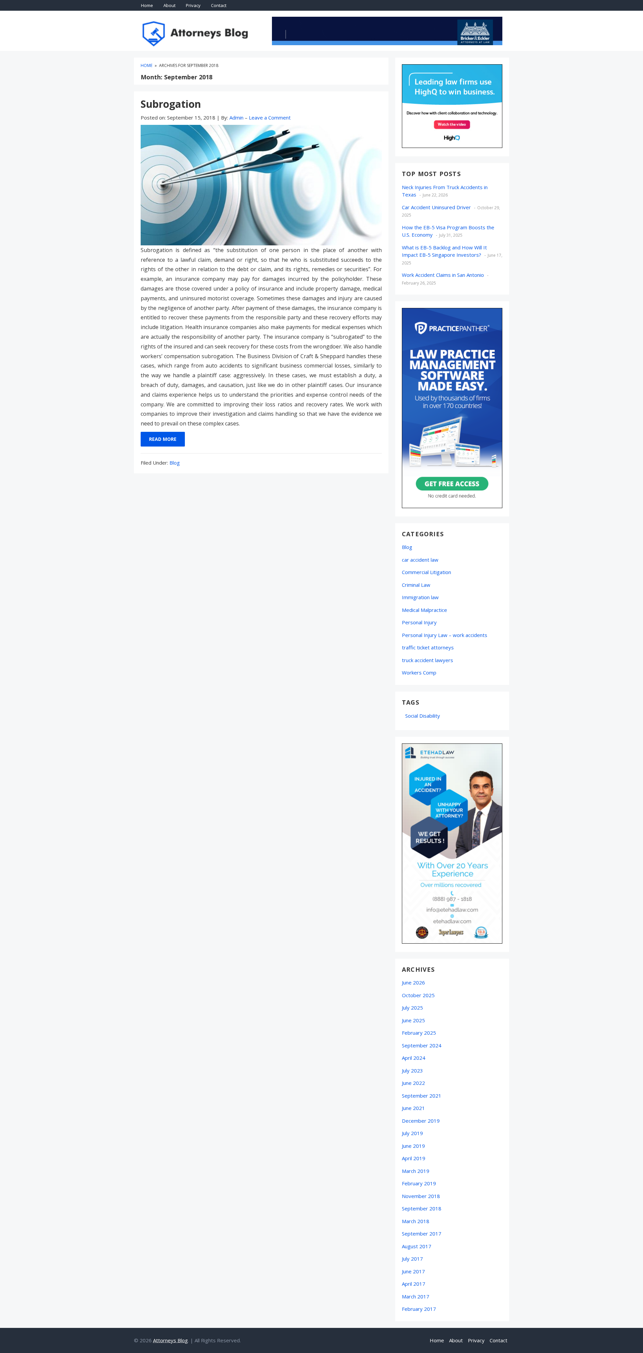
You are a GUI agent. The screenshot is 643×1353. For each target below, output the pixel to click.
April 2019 (413, 1158)
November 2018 (421, 1196)
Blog (174, 462)
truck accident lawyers (427, 660)
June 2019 (413, 1145)
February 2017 (419, 1308)
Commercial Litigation (426, 572)
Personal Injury (419, 622)
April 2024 (413, 1057)
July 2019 (412, 1133)
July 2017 (412, 1258)
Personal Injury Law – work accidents (444, 635)
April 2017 (413, 1283)
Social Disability (422, 715)
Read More (162, 439)
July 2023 (412, 1070)
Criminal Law (416, 584)
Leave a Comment (270, 117)
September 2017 (421, 1233)
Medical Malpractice (424, 610)
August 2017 (416, 1246)
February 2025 (419, 1032)
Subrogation (171, 104)
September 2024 (421, 1045)
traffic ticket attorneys (428, 647)
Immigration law (420, 597)
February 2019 (419, 1183)
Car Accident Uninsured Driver (436, 207)
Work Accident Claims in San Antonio (443, 274)
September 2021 (421, 1095)
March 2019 (415, 1171)
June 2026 (413, 982)
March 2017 (415, 1296)
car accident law (420, 559)
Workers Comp (419, 672)
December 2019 (421, 1120)
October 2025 (418, 995)
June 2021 (413, 1108)
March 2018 (415, 1221)
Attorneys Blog (170, 1340)
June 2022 (413, 1083)
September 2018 (421, 1208)
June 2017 (413, 1271)
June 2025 (413, 1020)
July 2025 (412, 1007)
